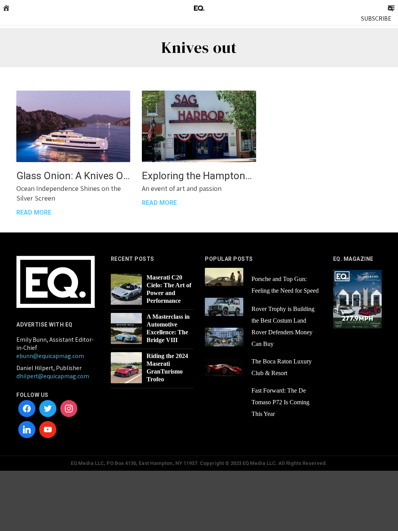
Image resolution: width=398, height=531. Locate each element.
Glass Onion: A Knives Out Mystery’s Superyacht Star (73, 176)
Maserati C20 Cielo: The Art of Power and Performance (169, 289)
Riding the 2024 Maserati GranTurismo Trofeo (167, 368)
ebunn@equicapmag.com (50, 356)
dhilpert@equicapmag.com (52, 376)
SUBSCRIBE (376, 18)
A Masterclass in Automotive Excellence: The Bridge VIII (168, 328)
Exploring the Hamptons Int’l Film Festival (199, 176)
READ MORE (33, 212)
